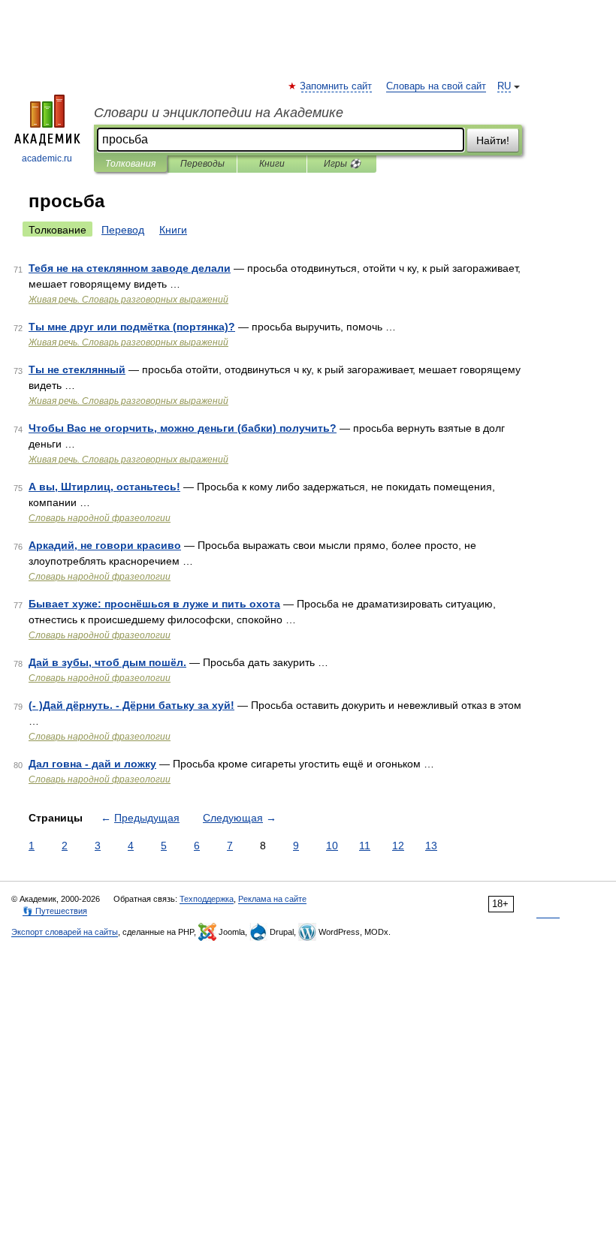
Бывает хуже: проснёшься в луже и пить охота (154, 604)
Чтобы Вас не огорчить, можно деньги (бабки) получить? (183, 428)
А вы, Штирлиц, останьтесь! (104, 487)
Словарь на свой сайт (436, 86)
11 (364, 846)
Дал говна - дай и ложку (92, 764)
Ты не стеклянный (77, 369)
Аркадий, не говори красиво (105, 545)
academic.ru (47, 158)
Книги (272, 163)
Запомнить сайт (336, 86)
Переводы (202, 163)
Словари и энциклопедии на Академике (218, 112)
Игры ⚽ (342, 163)
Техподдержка (207, 898)
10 (332, 846)
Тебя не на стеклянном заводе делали (130, 268)
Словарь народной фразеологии (100, 518)
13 (431, 846)
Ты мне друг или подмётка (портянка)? (132, 327)
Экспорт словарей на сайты (64, 931)
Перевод (122, 230)
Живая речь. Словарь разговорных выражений (128, 299)
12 (398, 846)
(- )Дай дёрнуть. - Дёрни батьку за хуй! (131, 705)
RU (504, 86)
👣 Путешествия (55, 910)
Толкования (130, 163)
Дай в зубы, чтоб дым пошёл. (107, 662)
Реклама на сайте (272, 898)
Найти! (492, 140)
